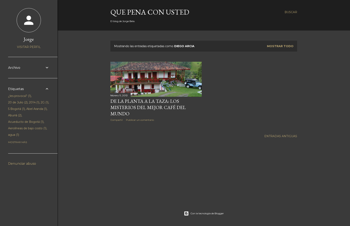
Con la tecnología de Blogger (207, 213)
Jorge (29, 39)
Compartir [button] (116, 119)
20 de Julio (17, 102)
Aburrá (14, 115)
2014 (34, 102)
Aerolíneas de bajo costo (27, 128)
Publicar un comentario (140, 119)
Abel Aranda (36, 109)
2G (44, 102)
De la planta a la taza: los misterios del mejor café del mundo (148, 107)
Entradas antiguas (280, 136)
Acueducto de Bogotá (25, 122)
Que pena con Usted (149, 12)
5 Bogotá (16, 109)
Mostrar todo (280, 46)
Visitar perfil (29, 47)
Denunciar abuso (22, 164)
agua (13, 135)
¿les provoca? (19, 96)
